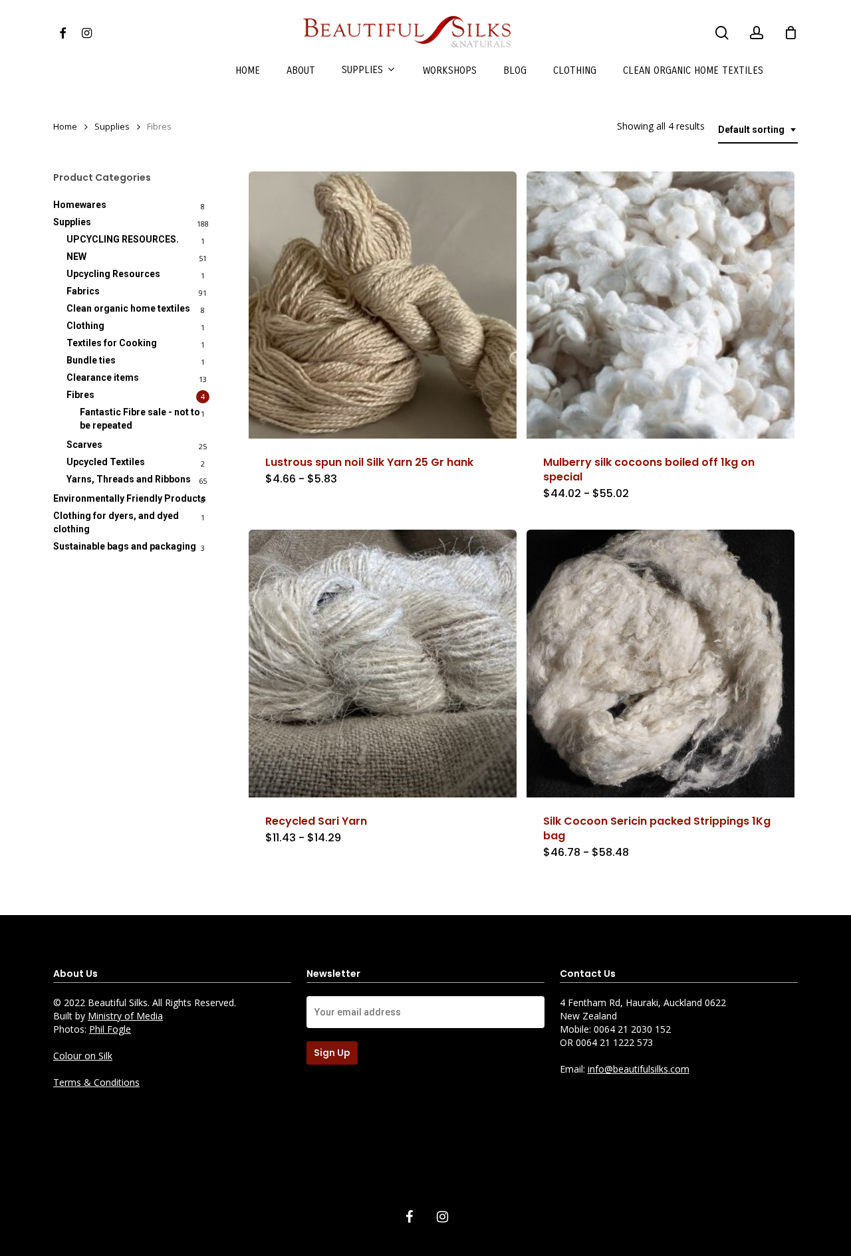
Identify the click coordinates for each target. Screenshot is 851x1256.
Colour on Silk (82, 1055)
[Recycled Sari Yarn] (383, 663)
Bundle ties (91, 360)
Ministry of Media (125, 1015)
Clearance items (102, 377)
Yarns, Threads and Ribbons (128, 479)
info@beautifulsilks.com (638, 1069)
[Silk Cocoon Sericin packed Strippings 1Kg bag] (660, 663)
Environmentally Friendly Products (129, 498)
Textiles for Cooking (111, 343)
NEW (76, 256)
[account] (757, 33)
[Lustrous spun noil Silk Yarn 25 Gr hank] (383, 305)
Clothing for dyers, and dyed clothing (116, 522)
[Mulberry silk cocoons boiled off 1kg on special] (660, 305)
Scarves (84, 444)
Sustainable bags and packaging (124, 546)
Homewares (79, 204)
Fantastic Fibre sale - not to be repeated (140, 419)
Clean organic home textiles (128, 308)
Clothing (85, 325)
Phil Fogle (110, 1029)
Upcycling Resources (113, 273)
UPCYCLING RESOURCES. (122, 239)
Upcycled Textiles (105, 462)
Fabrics (83, 291)
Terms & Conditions (96, 1082)
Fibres (80, 394)
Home (65, 126)
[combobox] (758, 130)
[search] (722, 33)
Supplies (112, 126)
